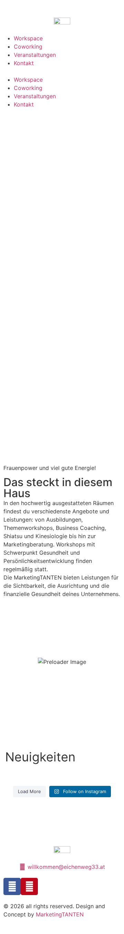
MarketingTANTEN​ (60, 914)
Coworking (28, 46)
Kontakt (24, 63)
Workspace (28, 38)
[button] (62, 71)
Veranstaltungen (35, 54)
